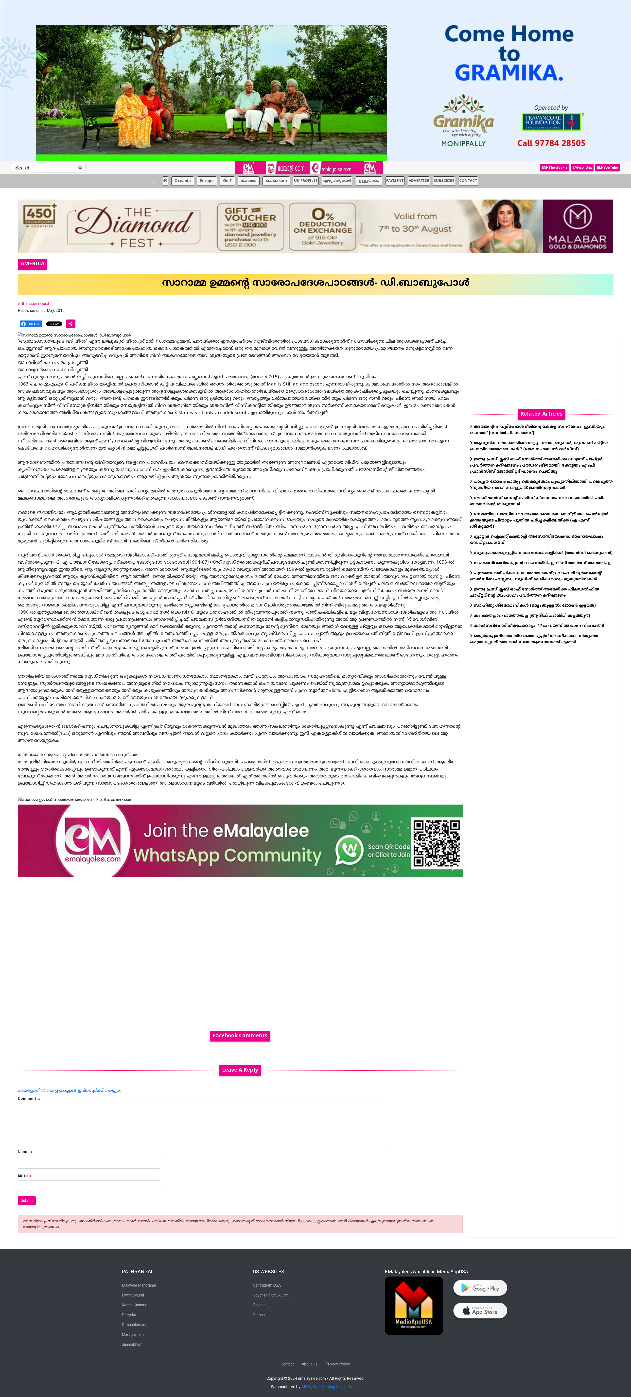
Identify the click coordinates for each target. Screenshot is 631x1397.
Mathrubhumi (133, 1295)
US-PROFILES (306, 181)
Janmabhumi (132, 1344)
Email (23, 1175)
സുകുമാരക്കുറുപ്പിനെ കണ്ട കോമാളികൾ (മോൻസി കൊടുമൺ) (543, 553)
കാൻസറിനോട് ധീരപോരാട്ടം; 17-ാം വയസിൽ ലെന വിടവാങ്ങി (538, 625)
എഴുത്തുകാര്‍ (337, 181)
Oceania (183, 181)
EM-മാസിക (582, 167)
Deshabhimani (134, 1324)
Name (23, 1151)
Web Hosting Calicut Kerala (336, 1386)
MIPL (306, 1386)
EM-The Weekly (554, 167)
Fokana (259, 1305)
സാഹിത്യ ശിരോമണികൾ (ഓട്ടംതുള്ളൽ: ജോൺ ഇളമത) (534, 605)
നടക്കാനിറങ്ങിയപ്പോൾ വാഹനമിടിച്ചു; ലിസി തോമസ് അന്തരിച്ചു (542, 563)
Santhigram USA (267, 1285)
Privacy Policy (337, 1364)
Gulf (227, 181)
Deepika (129, 1315)
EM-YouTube (607, 167)
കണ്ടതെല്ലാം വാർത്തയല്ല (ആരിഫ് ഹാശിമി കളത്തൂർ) (531, 615)
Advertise (419, 181)
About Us (309, 1364)
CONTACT (468, 181)
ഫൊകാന (276, 181)
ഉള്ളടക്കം (368, 181)
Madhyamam (133, 1334)
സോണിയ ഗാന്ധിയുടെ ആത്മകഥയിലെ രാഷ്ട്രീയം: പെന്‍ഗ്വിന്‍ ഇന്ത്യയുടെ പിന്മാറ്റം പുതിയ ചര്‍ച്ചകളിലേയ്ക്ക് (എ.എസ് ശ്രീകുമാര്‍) (539, 520)
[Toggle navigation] (154, 181)
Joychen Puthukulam (271, 1295)
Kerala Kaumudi (135, 1305)
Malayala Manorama (139, 1285)
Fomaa (259, 1315)
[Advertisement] (166, 951)
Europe (207, 181)
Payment (395, 181)
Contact (287, 1364)
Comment (27, 1098)
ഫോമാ (248, 181)
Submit (27, 1200)
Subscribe (444, 181)
